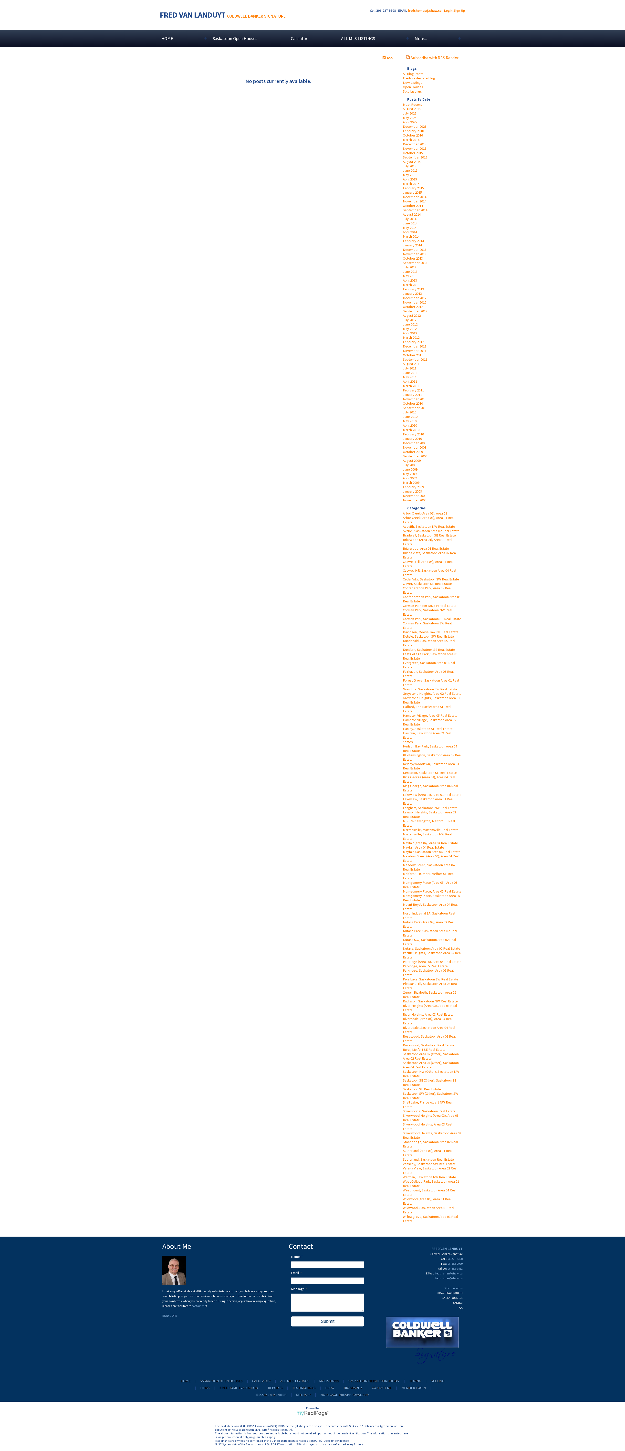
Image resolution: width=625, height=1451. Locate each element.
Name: (296, 1256)
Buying (415, 1381)
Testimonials (303, 1388)
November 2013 (414, 254)
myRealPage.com (312, 1413)
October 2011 (413, 355)
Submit (327, 1321)
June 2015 (410, 170)
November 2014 (414, 201)
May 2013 (410, 276)
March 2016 (411, 139)
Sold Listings (412, 91)
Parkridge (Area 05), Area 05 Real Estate (432, 961)
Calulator (299, 38)
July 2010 (409, 412)
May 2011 (410, 377)
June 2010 (410, 416)
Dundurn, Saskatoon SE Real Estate (429, 649)
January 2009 (412, 491)
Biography (353, 1388)
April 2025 (410, 122)
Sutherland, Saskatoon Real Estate (428, 1159)
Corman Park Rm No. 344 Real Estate (430, 605)
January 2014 (412, 245)
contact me (199, 1306)
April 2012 (410, 333)
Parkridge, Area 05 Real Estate (425, 966)
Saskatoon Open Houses (235, 38)
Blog (329, 1388)
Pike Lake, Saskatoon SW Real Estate (430, 979)
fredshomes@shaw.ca (425, 10)
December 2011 (414, 346)
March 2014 (411, 236)
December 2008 (414, 496)
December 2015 (414, 144)
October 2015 (413, 153)
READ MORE (169, 1315)
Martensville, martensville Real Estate (430, 830)
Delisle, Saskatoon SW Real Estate (428, 636)
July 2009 (409, 465)
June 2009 (410, 469)
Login (448, 10)
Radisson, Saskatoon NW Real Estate (430, 1001)
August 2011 (412, 364)
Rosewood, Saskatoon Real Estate (428, 1045)
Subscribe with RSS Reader (434, 58)
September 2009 (415, 456)
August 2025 (412, 109)
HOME (185, 1381)
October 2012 (413, 307)
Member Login (413, 1388)
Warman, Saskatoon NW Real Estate (429, 1177)
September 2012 (415, 311)
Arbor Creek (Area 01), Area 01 (425, 513)
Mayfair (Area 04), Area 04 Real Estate (430, 843)
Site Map (303, 1394)
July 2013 (409, 267)
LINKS (205, 1388)
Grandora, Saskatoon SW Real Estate (430, 689)
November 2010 (414, 399)
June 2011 (410, 372)
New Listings (412, 82)
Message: (298, 1289)
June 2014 (410, 223)
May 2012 (410, 328)
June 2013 (410, 271)
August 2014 (412, 214)
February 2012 (413, 342)
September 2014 (415, 210)
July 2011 (409, 368)
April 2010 (410, 425)
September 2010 (415, 408)
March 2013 (411, 285)
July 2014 (409, 219)
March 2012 (411, 337)
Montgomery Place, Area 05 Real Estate (432, 891)
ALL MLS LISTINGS (294, 1381)
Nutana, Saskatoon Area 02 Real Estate (431, 948)
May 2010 (410, 421)
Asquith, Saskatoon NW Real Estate (429, 526)
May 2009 (410, 474)
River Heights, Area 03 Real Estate (428, 1014)
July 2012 (409, 320)
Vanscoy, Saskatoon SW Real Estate (429, 1164)
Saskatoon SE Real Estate (422, 1089)
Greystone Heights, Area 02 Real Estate (432, 693)
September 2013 (415, 263)
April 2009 (410, 478)
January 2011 (412, 394)
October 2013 (413, 258)
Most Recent (412, 104)
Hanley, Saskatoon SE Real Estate (428, 728)
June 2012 (410, 324)
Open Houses (413, 87)
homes (408, 742)
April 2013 (410, 280)
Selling (437, 1381)
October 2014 (413, 205)
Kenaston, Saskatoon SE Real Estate (430, 772)
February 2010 (413, 434)
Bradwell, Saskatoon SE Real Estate (429, 535)
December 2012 (414, 298)
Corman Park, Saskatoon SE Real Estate (432, 619)
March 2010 (411, 430)
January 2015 (412, 192)
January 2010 (412, 438)
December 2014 (414, 197)
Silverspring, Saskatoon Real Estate (429, 1111)
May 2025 (410, 118)
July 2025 (409, 113)
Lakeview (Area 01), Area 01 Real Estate (432, 794)
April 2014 (410, 232)
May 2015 (410, 175)
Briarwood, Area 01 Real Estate (426, 548)
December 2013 (414, 249)
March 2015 (411, 183)
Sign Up (459, 10)
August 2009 (412, 460)
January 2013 (412, 293)
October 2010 (413, 403)
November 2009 (414, 447)
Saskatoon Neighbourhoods (374, 1381)
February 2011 (413, 390)
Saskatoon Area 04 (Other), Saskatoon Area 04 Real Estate (431, 1065)
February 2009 (413, 487)
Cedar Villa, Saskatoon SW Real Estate (431, 579)
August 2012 (412, 315)
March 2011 (411, 386)
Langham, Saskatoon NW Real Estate (430, 808)
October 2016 (413, 135)
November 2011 (414, 350)
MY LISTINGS (329, 1381)
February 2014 (413, 241)
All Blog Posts (413, 74)
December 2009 (414, 443)
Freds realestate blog (419, 78)
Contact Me (382, 1388)
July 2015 (409, 166)
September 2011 (415, 359)
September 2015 (415, 157)
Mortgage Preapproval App (344, 1394)
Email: (295, 1273)
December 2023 (414, 126)
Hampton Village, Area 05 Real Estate (430, 715)
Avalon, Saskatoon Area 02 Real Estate (431, 531)
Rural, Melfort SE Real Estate (424, 1049)
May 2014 (410, 227)
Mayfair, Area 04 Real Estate (423, 847)
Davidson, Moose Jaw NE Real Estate (430, 632)
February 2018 (413, 131)
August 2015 (412, 161)
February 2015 (413, 188)
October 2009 (413, 452)
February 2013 (413, 289)
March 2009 (411, 482)
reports (275, 1388)
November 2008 (414, 500)
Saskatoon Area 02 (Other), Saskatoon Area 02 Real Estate (431, 1056)
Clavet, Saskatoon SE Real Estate (427, 583)
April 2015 (410, 179)
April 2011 (410, 381)
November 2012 (414, 302)
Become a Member (271, 1394)
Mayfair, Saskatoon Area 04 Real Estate (431, 852)
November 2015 (414, 148)
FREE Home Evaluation (238, 1388)
